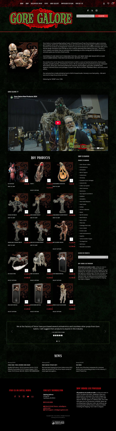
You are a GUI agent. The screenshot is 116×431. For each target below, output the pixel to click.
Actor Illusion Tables (85, 164)
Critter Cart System (85, 185)
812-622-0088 (49, 402)
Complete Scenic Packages (87, 180)
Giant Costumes (84, 188)
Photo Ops (82, 223)
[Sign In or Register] (104, 3)
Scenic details (83, 228)
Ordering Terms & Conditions (58, 417)
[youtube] (28, 397)
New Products (83, 217)
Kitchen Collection (84, 209)
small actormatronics (85, 233)
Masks (81, 212)
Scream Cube (83, 231)
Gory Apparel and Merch (86, 193)
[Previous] (11, 331)
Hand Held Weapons (85, 201)
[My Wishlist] (108, 3)
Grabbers (82, 196)
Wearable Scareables (85, 246)
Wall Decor (82, 244)
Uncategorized (83, 241)
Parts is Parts (83, 220)
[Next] (104, 331)
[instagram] (96, 11)
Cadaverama (83, 175)
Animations (83, 170)
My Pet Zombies (84, 215)
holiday (81, 207)
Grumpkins (82, 199)
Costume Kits (83, 183)
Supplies (82, 236)
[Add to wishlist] (26, 180)
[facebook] (88, 11)
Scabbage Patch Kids (85, 225)
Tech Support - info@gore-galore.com (56, 410)
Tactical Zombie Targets (86, 238)
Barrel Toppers (84, 172)
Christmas (82, 177)
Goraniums (82, 191)
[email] (32, 397)
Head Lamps (83, 204)
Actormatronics (84, 167)
